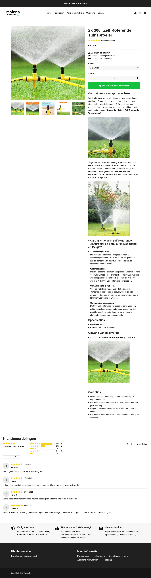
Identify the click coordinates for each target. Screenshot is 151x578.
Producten (59, 13)
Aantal (91, 74)
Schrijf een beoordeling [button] (137, 444)
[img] (17, 464)
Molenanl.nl (27, 573)
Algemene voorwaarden (87, 560)
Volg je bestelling (75, 13)
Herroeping (107, 560)
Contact (101, 13)
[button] (94, 40)
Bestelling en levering (118, 556)
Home (48, 13)
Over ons (90, 13)
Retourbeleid (99, 556)
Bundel (91, 63)
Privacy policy (83, 556)
